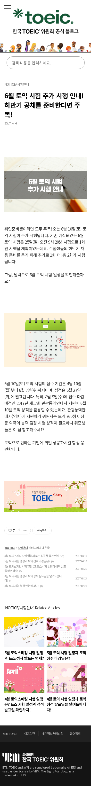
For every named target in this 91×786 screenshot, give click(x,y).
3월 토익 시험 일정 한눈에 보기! (21, 586)
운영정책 (75, 733)
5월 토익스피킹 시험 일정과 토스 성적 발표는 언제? (32, 556)
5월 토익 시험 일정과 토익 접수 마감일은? (27, 561)
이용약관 (29, 733)
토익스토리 (45, 28)
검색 (78, 63)
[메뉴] (7, 7)
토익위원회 (32, 757)
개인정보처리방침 (52, 733)
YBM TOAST (10, 733)
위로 (87, 735)
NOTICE (10, 548)
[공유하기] (19, 530)
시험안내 (23, 548)
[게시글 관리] (25, 530)
